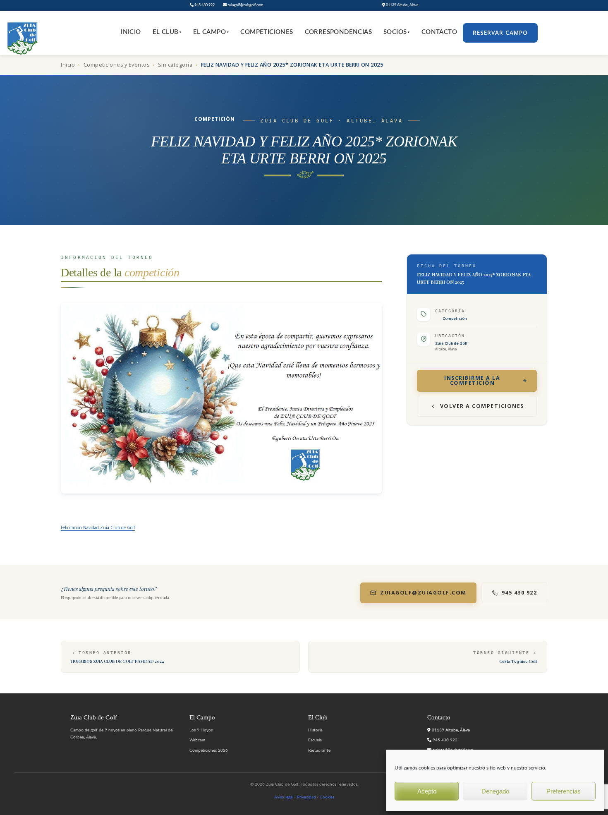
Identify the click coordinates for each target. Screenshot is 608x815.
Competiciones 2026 (208, 750)
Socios (396, 32)
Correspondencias (338, 32)
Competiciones (266, 32)
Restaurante (319, 750)
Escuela (315, 740)
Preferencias (563, 791)
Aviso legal (283, 797)
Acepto (426, 791)
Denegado (495, 791)
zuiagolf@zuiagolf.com (245, 5)
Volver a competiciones (482, 406)
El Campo (211, 32)
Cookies (327, 797)
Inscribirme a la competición (472, 380)
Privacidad (306, 797)
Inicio (131, 32)
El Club (167, 32)
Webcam (197, 740)
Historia (315, 730)
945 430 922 (204, 5)
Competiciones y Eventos (117, 64)
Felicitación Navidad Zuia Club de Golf (98, 527)
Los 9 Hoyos (201, 730)
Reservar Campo (500, 32)
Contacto (439, 32)
